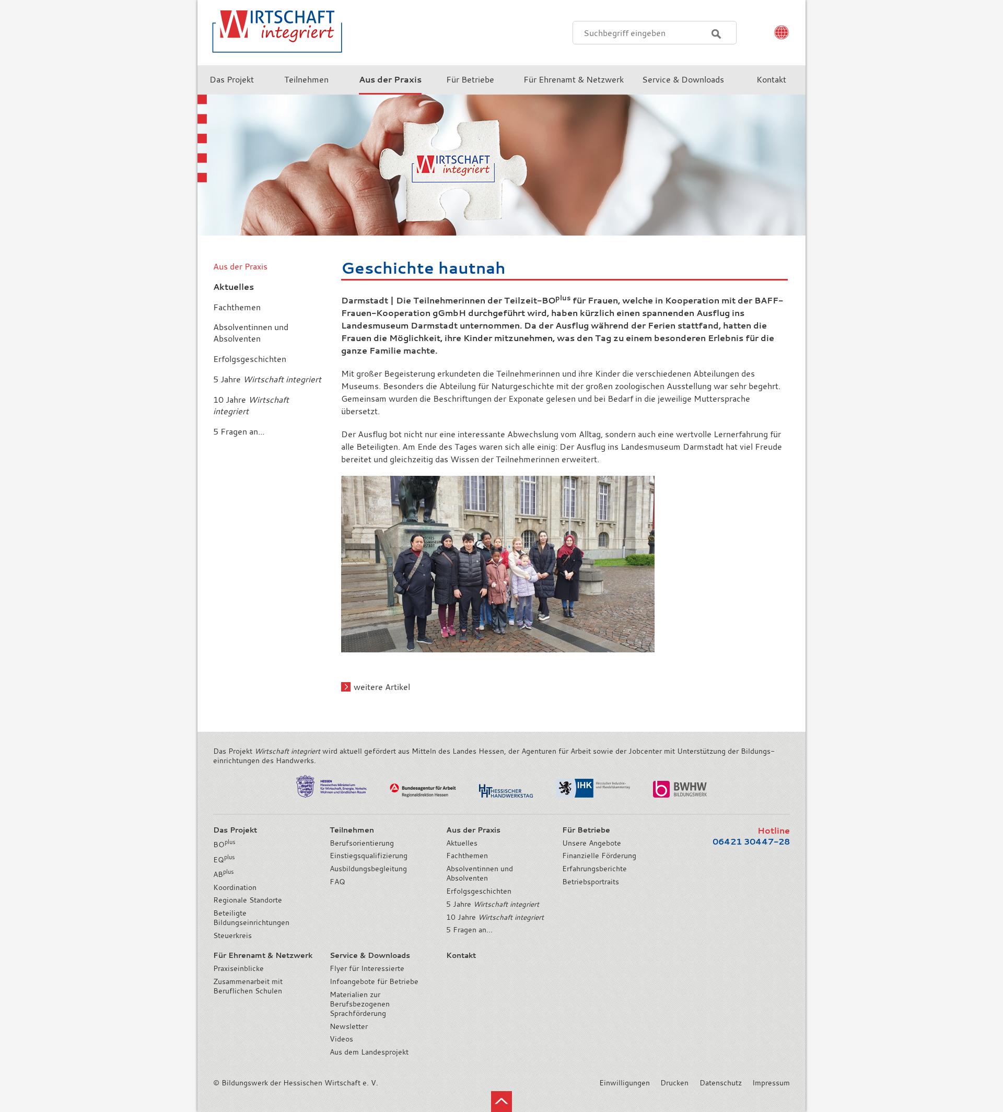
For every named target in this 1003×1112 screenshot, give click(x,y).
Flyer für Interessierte (367, 968)
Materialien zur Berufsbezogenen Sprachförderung (360, 1004)
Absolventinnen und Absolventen (479, 873)
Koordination (234, 887)
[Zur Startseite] (270, 59)
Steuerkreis (232, 935)
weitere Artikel (382, 687)
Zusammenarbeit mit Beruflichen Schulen (248, 986)
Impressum (771, 1082)
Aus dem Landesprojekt (369, 1052)
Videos (341, 1039)
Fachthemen (467, 855)
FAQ (337, 881)
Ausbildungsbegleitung (368, 868)
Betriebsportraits (590, 881)
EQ (224, 859)
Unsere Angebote (591, 843)
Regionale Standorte (247, 900)
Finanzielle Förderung (599, 855)
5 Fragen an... (469, 929)
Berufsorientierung (362, 843)
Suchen (716, 34)
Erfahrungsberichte (594, 868)
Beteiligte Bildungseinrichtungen (251, 917)
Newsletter (349, 1026)
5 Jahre (492, 904)
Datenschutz (720, 1082)
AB (223, 874)
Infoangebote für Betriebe (374, 981)
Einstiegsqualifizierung (368, 855)
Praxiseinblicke (238, 968)
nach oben (501, 1101)
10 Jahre (495, 917)
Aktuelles (461, 843)
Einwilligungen (624, 1082)
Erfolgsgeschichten (478, 891)
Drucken (674, 1082)
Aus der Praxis (240, 266)
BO (224, 844)
